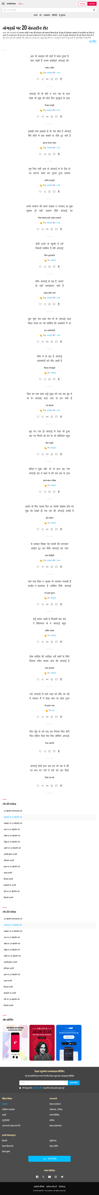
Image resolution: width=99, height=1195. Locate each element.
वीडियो (54, 15)
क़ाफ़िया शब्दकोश (8, 1109)
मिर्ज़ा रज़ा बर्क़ (49, 778)
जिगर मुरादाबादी (49, 255)
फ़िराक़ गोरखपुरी (49, 368)
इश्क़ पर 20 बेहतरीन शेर (12, 867)
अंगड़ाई (49, 73)
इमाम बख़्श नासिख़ (49, 480)
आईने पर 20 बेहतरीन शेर (12, 848)
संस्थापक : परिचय (56, 1109)
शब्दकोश (47, 15)
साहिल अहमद (49, 631)
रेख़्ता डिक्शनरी (7, 1146)
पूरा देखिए (92, 41)
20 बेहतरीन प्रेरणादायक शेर (13, 811)
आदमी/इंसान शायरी (10, 854)
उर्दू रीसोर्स (5, 1120)
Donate (82, 4)
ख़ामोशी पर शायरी (10, 885)
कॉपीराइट (62, 1186)
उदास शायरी (8, 873)
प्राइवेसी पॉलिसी (39, 1186)
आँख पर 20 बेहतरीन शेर (12, 836)
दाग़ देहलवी (49, 405)
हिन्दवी (4, 1141)
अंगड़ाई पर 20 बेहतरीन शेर (13, 817)
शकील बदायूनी (49, 180)
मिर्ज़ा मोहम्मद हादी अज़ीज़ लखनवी (49, 218)
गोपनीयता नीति (37, 1088)
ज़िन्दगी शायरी (8, 898)
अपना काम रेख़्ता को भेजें (11, 1126)
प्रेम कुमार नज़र (50, 706)
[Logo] (11, 4)
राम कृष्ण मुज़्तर (49, 593)
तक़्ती (4, 1115)
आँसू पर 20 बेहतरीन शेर (12, 842)
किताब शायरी (8, 879)
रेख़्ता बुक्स (6, 1151)
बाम (53, 710)
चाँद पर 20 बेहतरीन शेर (12, 891)
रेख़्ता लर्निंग (54, 1146)
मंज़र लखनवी (49, 743)
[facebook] (37, 1177)
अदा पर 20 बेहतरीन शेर (12, 829)
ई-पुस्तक (62, 15)
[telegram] (62, 1177)
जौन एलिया (49, 518)
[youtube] (49, 1177)
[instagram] (56, 1177)
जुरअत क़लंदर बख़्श (49, 143)
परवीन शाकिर (49, 68)
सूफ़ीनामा (53, 1141)
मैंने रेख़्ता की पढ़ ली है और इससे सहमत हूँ (43, 1088)
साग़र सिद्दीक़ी (49, 556)
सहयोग (4, 1104)
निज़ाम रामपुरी (49, 105)
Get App (92, 4)
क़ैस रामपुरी (49, 443)
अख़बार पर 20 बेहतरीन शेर (13, 823)
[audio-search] (94, 10)
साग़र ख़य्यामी (49, 668)
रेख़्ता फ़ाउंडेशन (55, 1104)
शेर (40, 15)
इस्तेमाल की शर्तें (51, 1186)
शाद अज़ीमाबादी (49, 330)
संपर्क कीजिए (54, 1115)
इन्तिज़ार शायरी (9, 860)
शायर (36, 15)
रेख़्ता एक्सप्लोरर (56, 1126)
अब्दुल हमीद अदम (49, 293)
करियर (52, 1120)
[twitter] (43, 1177)
